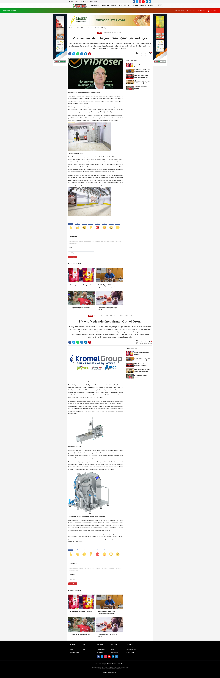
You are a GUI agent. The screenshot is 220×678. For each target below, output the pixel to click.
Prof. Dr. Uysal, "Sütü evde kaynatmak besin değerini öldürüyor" (106, 286)
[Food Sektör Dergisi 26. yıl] (80, 5)
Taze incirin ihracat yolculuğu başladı (107, 308)
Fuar (129, 5)
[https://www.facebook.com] (143, 1)
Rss (96, 663)
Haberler (73, 28)
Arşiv (112, 649)
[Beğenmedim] (90, 224)
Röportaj (114, 5)
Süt (120, 5)
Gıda (125, 5)
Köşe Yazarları (101, 649)
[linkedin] (85, 53)
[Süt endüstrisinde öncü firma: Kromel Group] (95, 362)
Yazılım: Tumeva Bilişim (109, 672)
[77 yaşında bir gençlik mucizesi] (81, 298)
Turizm (135, 5)
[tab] (73, 236)
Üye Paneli (213, 10)
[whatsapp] (77, 53)
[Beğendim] (70, 224)
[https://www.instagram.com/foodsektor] (140, 1)
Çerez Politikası (84, 1)
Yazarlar (202, 10)
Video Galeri (180, 10)
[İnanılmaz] (111, 224)
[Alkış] (77, 224)
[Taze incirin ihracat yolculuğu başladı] (109, 298)
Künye (71, 1)
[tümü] (155, 6)
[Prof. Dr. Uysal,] (109, 275)
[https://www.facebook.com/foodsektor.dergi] (134, 1)
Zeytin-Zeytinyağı (74, 652)
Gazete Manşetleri (131, 647)
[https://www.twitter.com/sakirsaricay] (137, 1)
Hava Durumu (129, 644)
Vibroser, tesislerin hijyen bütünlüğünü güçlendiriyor (94, 28)
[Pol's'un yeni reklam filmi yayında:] (81, 275)
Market (150, 5)
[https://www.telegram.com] (150, 1)
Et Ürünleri (72, 644)
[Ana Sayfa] (69, 28)
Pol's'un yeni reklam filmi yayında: (81, 285)
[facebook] (69, 53)
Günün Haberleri (115, 647)
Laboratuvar (105, 5)
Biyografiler (100, 652)
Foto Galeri (192, 10)
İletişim (76, 1)
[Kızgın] (97, 224)
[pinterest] (89, 53)
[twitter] (73, 53)
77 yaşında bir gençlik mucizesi (80, 307)
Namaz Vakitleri (130, 652)
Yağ (84, 649)
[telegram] (81, 53)
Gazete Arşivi (114, 652)
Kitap (84, 644)
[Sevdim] (84, 224)
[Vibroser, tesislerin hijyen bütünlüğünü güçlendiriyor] (95, 74)
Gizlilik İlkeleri (93, 1)
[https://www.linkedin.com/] (147, 1)
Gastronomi (95, 5)
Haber (78, 28)
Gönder (72, 257)
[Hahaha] (104, 224)
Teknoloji (85, 647)
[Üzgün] (117, 224)
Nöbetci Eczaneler (131, 649)
